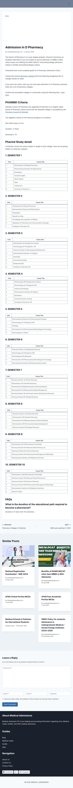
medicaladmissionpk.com (15, 52)
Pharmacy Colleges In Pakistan (14, 526)
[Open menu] (69, 3)
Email (29, 694)
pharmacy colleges (27, 76)
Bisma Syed (10, 626)
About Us (6, 760)
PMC (4, 747)
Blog (7, 16)
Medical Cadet (7, 741)
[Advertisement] (36, 31)
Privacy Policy (7, 766)
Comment (7, 668)
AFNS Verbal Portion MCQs (18, 597)
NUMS (4, 744)
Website (53, 694)
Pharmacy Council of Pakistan (16, 112)
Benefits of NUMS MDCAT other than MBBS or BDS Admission (53, 574)
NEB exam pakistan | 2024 (60, 526)
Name (6, 694)
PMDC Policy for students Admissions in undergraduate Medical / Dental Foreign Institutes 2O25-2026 (53, 625)
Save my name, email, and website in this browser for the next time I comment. (31, 699)
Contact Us (6, 763)
